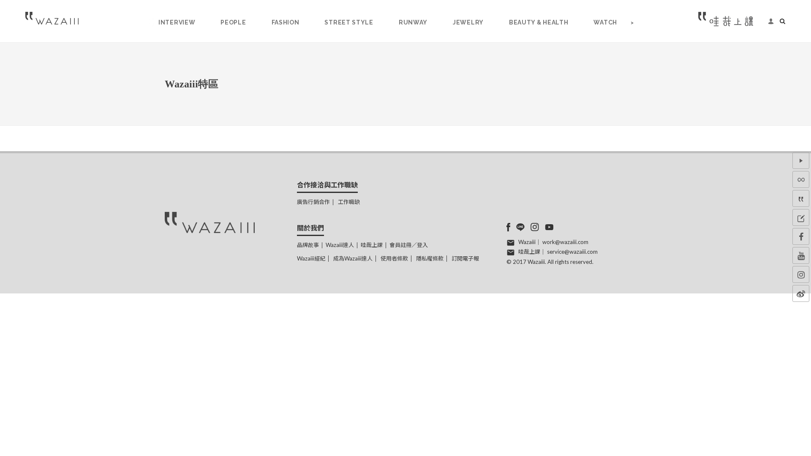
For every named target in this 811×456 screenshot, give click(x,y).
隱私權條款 (430, 258)
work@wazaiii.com (565, 242)
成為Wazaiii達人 (353, 258)
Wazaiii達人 (340, 245)
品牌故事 (308, 245)
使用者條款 (394, 258)
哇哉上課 (372, 245)
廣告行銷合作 (313, 201)
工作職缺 (349, 201)
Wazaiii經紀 (311, 258)
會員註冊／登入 (408, 245)
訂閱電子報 (465, 258)
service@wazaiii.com (572, 251)
